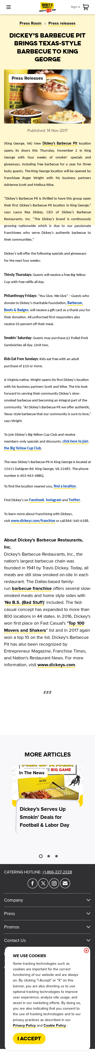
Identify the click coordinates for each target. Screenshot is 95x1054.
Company (13, 900)
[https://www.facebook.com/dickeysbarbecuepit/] (32, 887)
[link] (87, 7)
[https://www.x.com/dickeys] (43, 887)
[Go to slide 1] (41, 856)
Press (9, 913)
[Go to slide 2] (48, 856)
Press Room (31, 23)
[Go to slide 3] (56, 856)
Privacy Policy (24, 1025)
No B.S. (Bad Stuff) (24, 602)
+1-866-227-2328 (57, 872)
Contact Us (15, 940)
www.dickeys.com (56, 665)
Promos (11, 927)
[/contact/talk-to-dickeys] (65, 887)
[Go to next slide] (63, 855)
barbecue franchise (32, 588)
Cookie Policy (55, 1025)
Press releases (61, 23)
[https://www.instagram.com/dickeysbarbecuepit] (54, 887)
